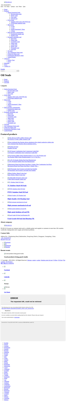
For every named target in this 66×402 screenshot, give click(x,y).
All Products (9, 262)
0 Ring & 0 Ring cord (13, 54)
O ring (13, 26)
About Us (6, 58)
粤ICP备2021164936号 (7, 263)
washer (38, 260)
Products (6, 11)
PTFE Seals (11, 20)
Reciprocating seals (16, 14)
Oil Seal (60, 260)
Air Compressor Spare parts (15, 52)
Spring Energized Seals (14, 12)
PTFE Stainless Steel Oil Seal (18, 192)
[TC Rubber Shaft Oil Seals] (16, 182)
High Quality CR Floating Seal (18, 199)
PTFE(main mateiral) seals (18, 23)
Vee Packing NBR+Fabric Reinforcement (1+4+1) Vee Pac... (24, 157)
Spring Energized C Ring (18, 29)
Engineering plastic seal (17, 34)
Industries (6, 63)
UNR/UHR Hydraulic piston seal (17, 179)
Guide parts (14, 45)
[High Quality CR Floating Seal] (17, 195)
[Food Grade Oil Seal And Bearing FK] (19, 215)
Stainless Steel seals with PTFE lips (20, 21)
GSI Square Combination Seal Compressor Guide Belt (22, 152)
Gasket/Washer (12, 57)
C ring (12, 28)
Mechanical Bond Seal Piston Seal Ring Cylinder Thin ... (23, 166)
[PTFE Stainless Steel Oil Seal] (16, 189)
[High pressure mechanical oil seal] (17, 202)
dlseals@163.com (5, 239)
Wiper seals (14, 43)
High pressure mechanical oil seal (19, 205)
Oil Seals (10, 51)
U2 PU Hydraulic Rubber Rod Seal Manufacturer (21, 161)
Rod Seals (13, 38)
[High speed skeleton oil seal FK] (17, 208)
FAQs (9, 61)
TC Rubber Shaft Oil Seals (17, 185)
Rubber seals (14, 35)
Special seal (14, 18)
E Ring (13, 31)
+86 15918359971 (6, 238)
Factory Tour (11, 60)
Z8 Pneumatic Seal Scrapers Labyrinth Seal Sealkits (22, 170)
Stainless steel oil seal (47, 260)
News (5, 64)
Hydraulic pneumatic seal (14, 37)
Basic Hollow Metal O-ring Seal (16, 175)
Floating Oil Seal (12, 148)
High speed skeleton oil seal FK (18, 212)
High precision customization (15, 32)
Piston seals (14, 40)
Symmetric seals (15, 41)
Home (5, 9)
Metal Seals (11, 25)
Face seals (13, 17)
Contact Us (7, 66)
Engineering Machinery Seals (16, 55)
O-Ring (55, 260)
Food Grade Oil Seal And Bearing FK (21, 218)
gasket (34, 260)
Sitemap (29, 260)
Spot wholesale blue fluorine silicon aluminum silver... (22, 144)
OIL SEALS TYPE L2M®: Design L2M (19, 139)
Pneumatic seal (15, 48)
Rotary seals (14, 15)
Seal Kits (13, 49)
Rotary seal (14, 46)
